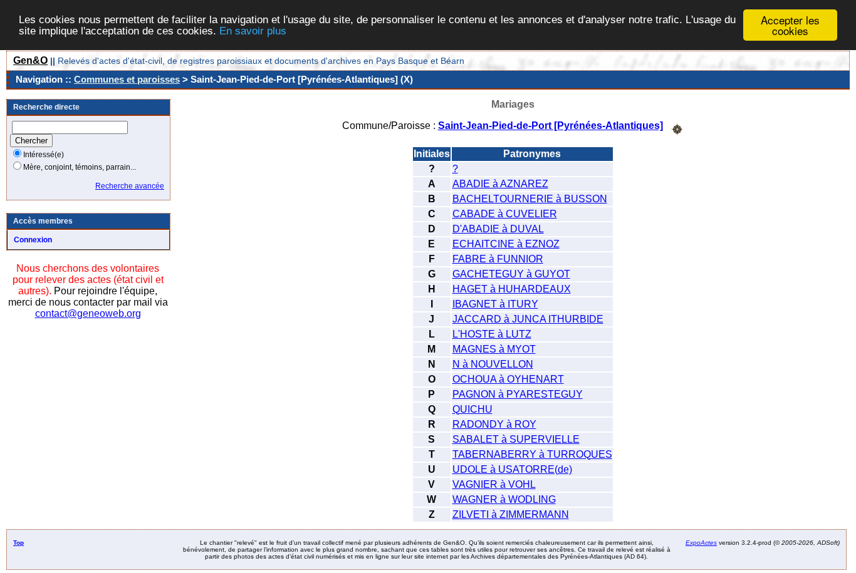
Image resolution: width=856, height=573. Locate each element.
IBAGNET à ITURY (495, 304)
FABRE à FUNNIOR (497, 259)
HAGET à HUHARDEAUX (511, 289)
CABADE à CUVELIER (504, 214)
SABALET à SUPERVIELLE (516, 439)
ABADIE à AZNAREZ (500, 183)
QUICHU (472, 409)
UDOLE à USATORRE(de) (512, 469)
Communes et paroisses (127, 79)
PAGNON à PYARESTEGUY (517, 394)
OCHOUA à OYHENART (508, 379)
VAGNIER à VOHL (494, 484)
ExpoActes (701, 542)
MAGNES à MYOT (494, 349)
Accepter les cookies (790, 25)
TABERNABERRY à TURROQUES (532, 454)
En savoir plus (252, 31)
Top (18, 542)
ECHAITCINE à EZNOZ (506, 244)
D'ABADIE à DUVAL (498, 229)
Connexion (33, 239)
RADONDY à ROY (494, 424)
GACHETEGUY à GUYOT (511, 274)
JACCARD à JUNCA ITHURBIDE (527, 319)
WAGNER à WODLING (504, 499)
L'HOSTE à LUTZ (491, 334)
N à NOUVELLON (492, 364)
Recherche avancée (129, 186)
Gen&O (30, 60)
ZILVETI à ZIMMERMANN (510, 514)
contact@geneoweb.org (88, 313)
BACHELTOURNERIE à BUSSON (529, 199)
